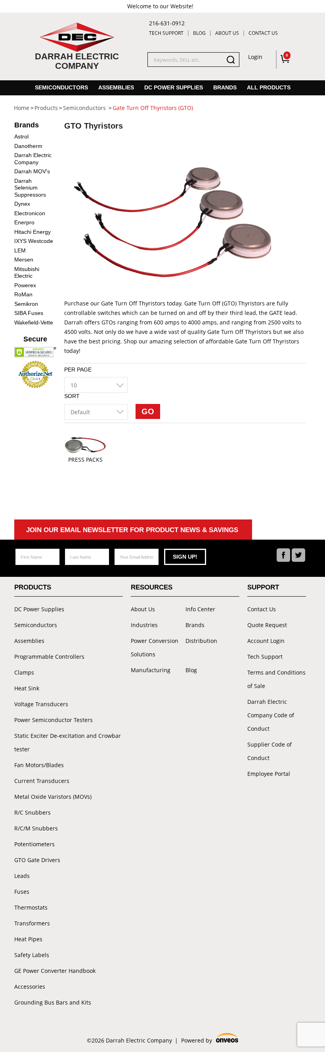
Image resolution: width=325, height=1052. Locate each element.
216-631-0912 (167, 23)
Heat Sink (26, 688)
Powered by (209, 1041)
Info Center (200, 609)
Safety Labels (31, 955)
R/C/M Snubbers (36, 828)
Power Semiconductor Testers (53, 720)
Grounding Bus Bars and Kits (52, 1002)
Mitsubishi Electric (26, 272)
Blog (199, 33)
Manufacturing (150, 670)
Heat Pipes (28, 939)
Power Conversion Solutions (154, 647)
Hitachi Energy (32, 232)
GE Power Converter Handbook (55, 970)
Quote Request (267, 625)
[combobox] (96, 385)
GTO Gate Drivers (37, 860)
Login (255, 57)
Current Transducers (41, 781)
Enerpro (24, 222)
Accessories (29, 986)
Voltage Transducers (41, 704)
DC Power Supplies (173, 87)
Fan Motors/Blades (39, 765)
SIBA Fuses (28, 313)
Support (263, 587)
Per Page (78, 369)
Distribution (201, 640)
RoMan (23, 294)
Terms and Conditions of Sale (276, 679)
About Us (227, 33)
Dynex (22, 204)
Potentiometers (34, 844)
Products (32, 587)
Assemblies (116, 87)
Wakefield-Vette (33, 322)
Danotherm (28, 146)
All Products (269, 87)
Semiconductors (61, 87)
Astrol (21, 136)
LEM (20, 250)
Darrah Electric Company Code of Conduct (270, 715)
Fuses (21, 891)
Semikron (26, 304)
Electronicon (29, 213)
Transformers (32, 923)
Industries (144, 625)
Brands (225, 87)
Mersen (23, 259)
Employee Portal (268, 773)
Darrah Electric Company (33, 158)
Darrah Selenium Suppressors (30, 188)
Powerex (25, 285)
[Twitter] (298, 555)
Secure (35, 339)
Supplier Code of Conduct (269, 751)
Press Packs (85, 460)
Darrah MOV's (32, 171)
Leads (22, 876)
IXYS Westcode (33, 241)
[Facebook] (283, 555)
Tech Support (166, 33)
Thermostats (31, 907)
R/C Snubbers (32, 812)
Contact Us (263, 33)
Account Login (266, 640)
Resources (151, 587)
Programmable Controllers (49, 656)
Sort (72, 396)
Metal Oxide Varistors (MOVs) (53, 796)
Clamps (24, 672)
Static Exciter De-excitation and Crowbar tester (67, 742)
